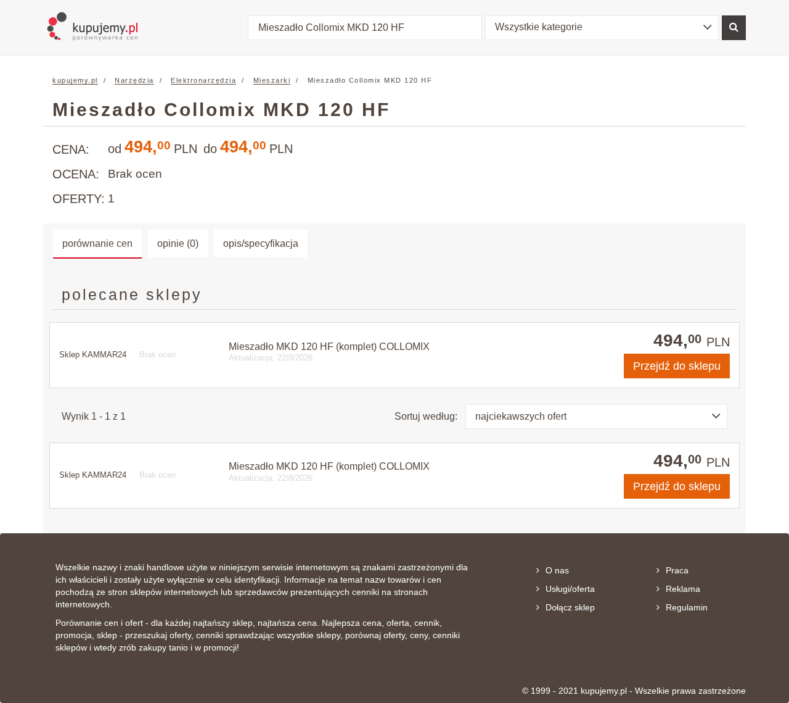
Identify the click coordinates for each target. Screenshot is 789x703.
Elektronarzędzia (203, 80)
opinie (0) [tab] (177, 243)
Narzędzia (134, 80)
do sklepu (677, 366)
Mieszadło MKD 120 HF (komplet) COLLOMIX (329, 346)
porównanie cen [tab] (97, 243)
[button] (602, 27)
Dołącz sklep (570, 607)
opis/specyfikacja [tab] (260, 243)
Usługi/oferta (570, 589)
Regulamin (687, 607)
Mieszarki (272, 80)
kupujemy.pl (75, 80)
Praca (677, 570)
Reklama (683, 589)
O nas (557, 570)
